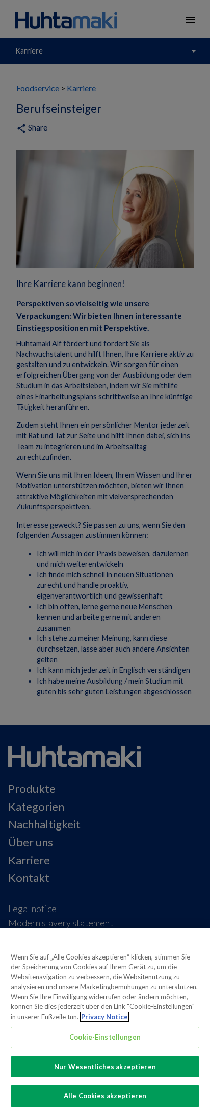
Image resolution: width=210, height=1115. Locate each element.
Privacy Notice (104, 1017)
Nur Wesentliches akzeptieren (105, 1066)
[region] (105, 1021)
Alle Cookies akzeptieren (105, 1096)
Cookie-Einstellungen (105, 1037)
